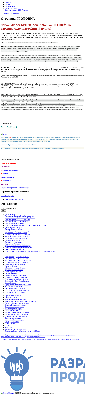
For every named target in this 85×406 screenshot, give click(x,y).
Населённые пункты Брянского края (18, 231)
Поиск (3, 208)
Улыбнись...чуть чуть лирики (15, 329)
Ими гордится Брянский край (15, 299)
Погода (7, 325)
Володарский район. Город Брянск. (17, 277)
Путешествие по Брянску (10, 13)
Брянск (7, 4)
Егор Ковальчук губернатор (15, 292)
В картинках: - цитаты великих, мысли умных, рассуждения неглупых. (30, 251)
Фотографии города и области (15, 305)
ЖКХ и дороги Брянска (13, 286)
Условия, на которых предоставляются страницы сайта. (15, 339)
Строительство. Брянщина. (14, 249)
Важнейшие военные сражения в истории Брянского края (25, 225)
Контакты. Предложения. (72, 339)
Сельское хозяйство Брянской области (18, 248)
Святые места (10, 323)
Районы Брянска (11, 273)
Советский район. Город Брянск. (16, 279)
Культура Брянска (11, 266)
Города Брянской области (14, 227)
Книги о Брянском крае (13, 309)
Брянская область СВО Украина (16, 10)
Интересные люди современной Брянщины (20, 301)
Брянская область (11, 6)
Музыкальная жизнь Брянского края (17, 246)
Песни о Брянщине (11, 310)
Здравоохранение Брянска (14, 270)
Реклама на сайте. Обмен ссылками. (56, 339)
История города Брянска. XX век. (17, 258)
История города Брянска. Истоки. (17, 257)
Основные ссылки (11, 8)
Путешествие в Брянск (13, 296)
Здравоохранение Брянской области (17, 236)
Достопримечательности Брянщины (17, 234)
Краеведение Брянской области (16, 316)
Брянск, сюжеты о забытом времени (17, 312)
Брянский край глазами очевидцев (17, 314)
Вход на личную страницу (14, 199)
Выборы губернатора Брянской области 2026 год (22, 331)
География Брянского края (14, 320)
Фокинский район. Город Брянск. (17, 281)
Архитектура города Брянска (15, 264)
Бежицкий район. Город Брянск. (16, 275)
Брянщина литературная (13, 242)
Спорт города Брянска (13, 272)
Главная (8, 2)
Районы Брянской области (14, 229)
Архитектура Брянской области (16, 233)
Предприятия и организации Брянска (18, 285)
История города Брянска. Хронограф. (18, 260)
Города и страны (11, 297)
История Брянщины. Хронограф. (16, 221)
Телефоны (8, 327)
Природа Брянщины (12, 322)
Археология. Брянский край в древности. (19, 216)
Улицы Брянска (10, 283)
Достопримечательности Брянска (17, 262)
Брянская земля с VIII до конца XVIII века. (20, 218)
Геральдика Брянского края (14, 223)
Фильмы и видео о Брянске (14, 307)
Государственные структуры (15, 288)
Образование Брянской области (16, 238)
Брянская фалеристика (13, 318)
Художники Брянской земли (15, 244)
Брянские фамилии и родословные (17, 303)
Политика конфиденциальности (38, 339)
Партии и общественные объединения (18, 290)
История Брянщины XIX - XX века (17, 220)
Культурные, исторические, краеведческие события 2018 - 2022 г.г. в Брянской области (33, 148)
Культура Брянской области (14, 240)
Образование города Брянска (15, 268)
